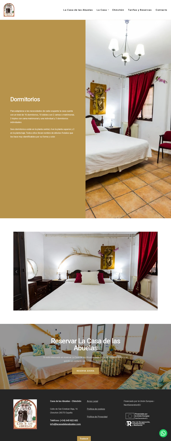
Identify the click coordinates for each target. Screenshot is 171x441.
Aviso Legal (92, 401)
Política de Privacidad (97, 416)
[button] (85, 371)
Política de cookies (96, 409)
